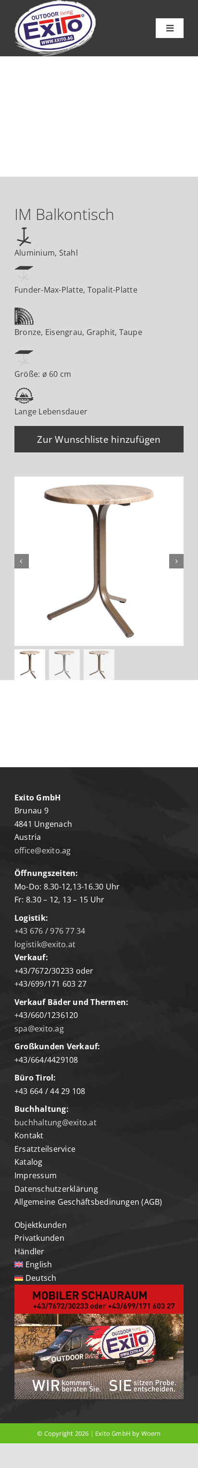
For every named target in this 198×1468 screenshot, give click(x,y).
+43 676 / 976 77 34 (50, 931)
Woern (151, 1433)
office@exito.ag (42, 850)
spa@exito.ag (39, 1028)
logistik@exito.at (44, 944)
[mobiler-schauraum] (99, 1288)
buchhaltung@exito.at (55, 1122)
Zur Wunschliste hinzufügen (99, 439)
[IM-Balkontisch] (99, 561)
